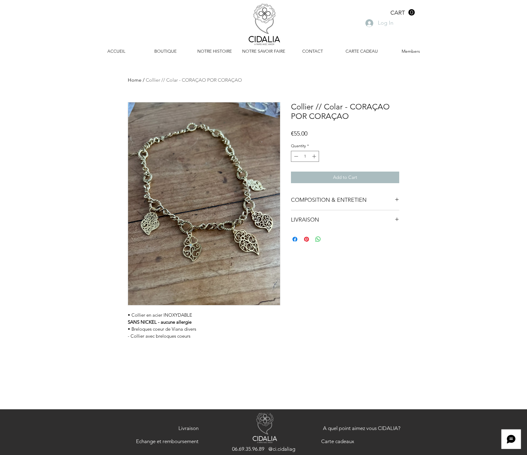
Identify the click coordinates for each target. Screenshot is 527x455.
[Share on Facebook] (295, 239)
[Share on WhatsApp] (318, 239)
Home (135, 80)
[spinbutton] (305, 156)
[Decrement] (295, 156)
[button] (402, 12)
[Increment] (314, 156)
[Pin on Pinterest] (306, 239)
